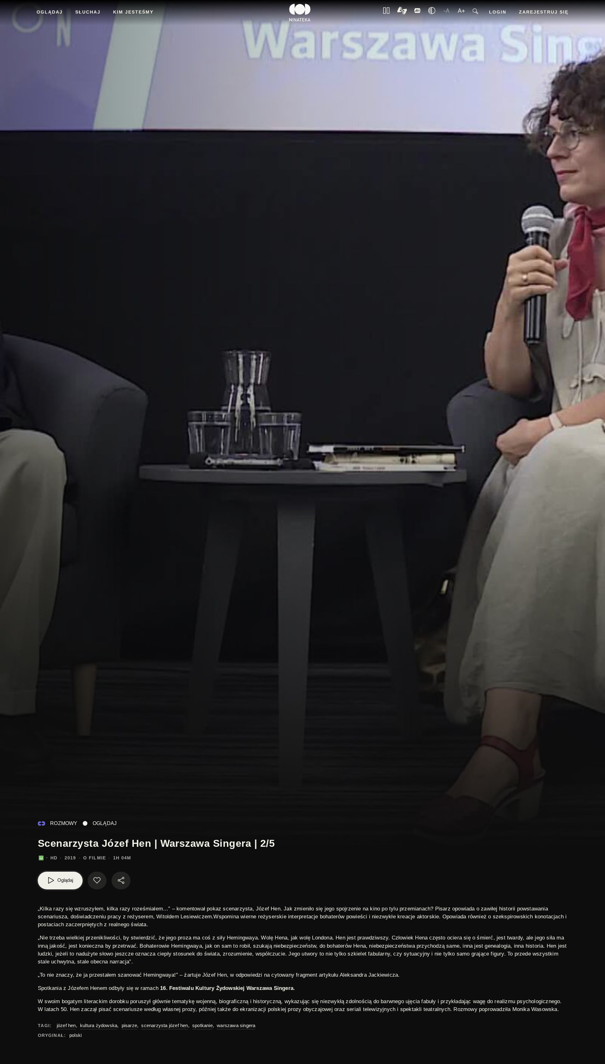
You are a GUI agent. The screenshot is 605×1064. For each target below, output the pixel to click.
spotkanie (202, 1025)
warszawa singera (236, 1025)
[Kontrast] (402, 13)
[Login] (417, 12)
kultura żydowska (98, 1025)
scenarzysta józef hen (164, 1025)
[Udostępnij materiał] (121, 880)
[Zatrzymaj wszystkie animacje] (386, 12)
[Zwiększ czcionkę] (461, 12)
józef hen (66, 1025)
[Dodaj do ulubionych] (97, 880)
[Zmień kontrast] (432, 12)
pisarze (129, 1025)
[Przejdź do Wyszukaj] (475, 12)
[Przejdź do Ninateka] (300, 12)
